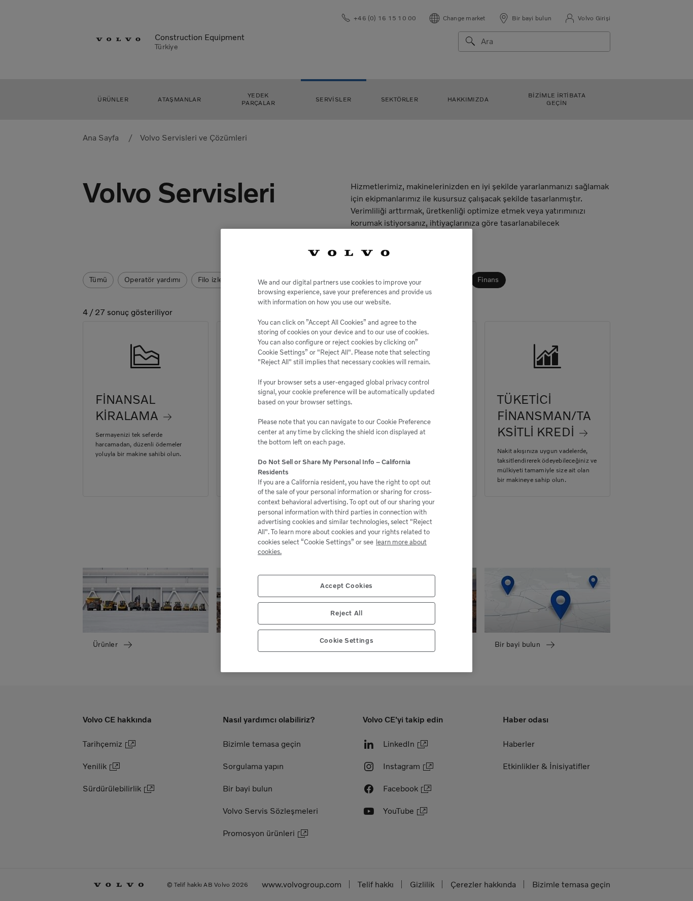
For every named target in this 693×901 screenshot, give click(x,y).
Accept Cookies (346, 586)
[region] (346, 450)
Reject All (346, 613)
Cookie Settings (347, 640)
